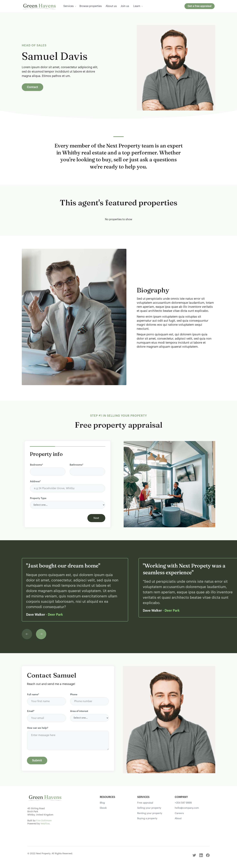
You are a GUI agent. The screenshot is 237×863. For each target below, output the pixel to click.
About (178, 818)
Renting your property (149, 813)
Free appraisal (145, 803)
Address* (35, 481)
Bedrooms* (36, 465)
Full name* (33, 694)
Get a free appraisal (199, 6)
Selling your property (149, 808)
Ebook (103, 808)
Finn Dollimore (44, 821)
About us (111, 6)
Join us (125, 6)
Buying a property (147, 818)
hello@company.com (187, 808)
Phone (73, 694)
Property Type (38, 498)
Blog (102, 803)
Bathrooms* (76, 465)
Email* (30, 711)
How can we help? (37, 728)
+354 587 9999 (183, 803)
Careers (179, 813)
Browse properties (90, 6)
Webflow (44, 824)
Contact (32, 87)
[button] (69, 6)
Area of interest (79, 711)
